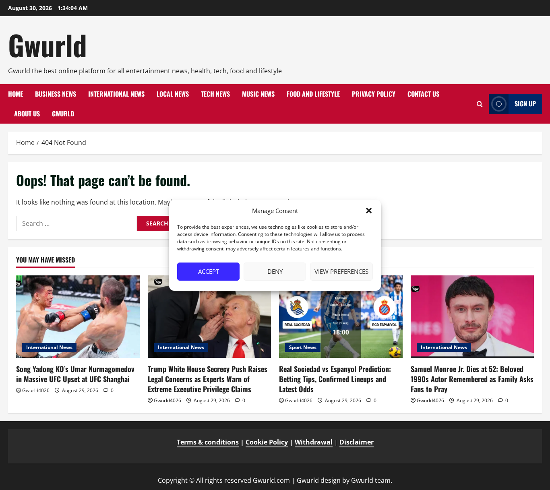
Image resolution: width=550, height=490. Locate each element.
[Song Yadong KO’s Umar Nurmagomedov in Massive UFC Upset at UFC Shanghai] (78, 316)
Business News (55, 94)
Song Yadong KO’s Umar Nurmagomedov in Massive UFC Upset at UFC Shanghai (75, 374)
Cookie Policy (267, 442)
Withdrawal (314, 442)
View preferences (341, 271)
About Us (27, 113)
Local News (173, 94)
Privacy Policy (373, 94)
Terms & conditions (208, 442)
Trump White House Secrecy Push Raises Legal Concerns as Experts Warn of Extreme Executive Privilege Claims (207, 379)
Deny (275, 271)
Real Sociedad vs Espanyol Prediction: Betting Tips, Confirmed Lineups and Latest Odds (335, 379)
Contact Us (423, 94)
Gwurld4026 (36, 390)
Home (15, 94)
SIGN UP (525, 103)
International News (116, 94)
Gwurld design (319, 480)
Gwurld (47, 44)
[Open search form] (480, 104)
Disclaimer (356, 442)
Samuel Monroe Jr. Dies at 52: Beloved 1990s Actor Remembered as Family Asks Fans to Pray (472, 379)
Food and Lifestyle (313, 94)
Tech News (215, 94)
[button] (369, 211)
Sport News (302, 347)
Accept (208, 271)
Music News (258, 94)
